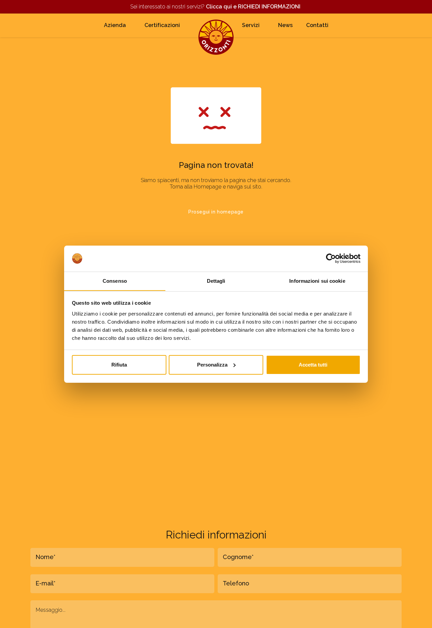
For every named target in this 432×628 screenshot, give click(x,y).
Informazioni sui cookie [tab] (317, 280)
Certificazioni (162, 25)
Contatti (317, 25)
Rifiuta (119, 365)
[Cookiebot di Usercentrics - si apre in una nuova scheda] (330, 258)
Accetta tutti (313, 365)
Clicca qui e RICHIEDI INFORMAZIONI (254, 6)
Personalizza (212, 365)
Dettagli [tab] (216, 280)
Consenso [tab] (115, 280)
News (285, 25)
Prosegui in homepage (216, 212)
